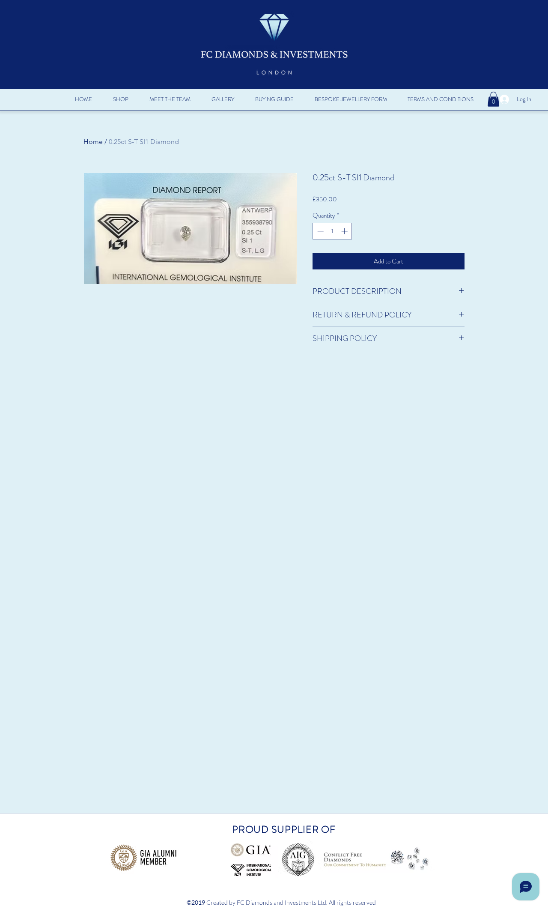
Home (93, 142)
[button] (120, 99)
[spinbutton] (332, 231)
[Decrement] (319, 231)
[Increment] (345, 231)
